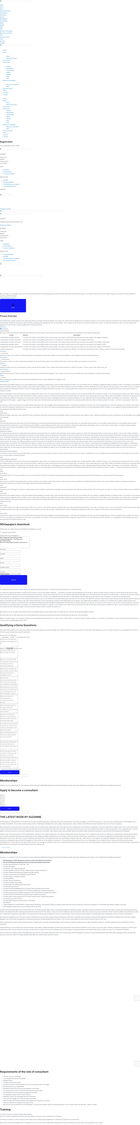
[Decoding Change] (13, 541)
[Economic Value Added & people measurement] (13, 542)
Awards (8, 74)
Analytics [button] (2, 363)
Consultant (5, 637)
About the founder (11, 58)
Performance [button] (4, 357)
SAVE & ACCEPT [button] (4, 381)
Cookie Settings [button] (4, 298)
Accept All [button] (12, 298)
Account (5, 92)
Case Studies (10, 70)
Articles (8, 66)
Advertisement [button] (4, 369)
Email (2, 558)
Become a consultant (12, 84)
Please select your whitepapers (9, 535)
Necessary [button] (3, 327)
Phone (2, 563)
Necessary (5, 329)
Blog (7, 76)
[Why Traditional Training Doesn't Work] (13, 537)
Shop (4, 90)
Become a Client (8, 88)
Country (2, 572)
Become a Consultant (9, 80)
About (5, 52)
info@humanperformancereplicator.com (11, 192)
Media (8, 72)
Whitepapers (10, 68)
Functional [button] (3, 351)
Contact (5, 94)
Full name (3, 549)
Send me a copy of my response (11, 769)
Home (5, 50)
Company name (5, 567)
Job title (2, 554)
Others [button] (2, 375)
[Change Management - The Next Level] (13, 539)
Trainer (12, 637)
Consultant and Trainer (23, 637)
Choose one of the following (8, 635)
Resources (6, 62)
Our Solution (6, 60)
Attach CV (3, 648)
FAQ (7, 78)
